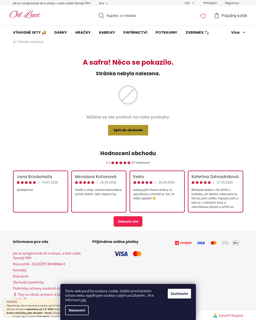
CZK (188, 3)
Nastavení (77, 310)
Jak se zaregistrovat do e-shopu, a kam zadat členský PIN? (52, 3)
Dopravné (20, 276)
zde (83, 300)
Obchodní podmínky (28, 282)
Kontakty (20, 270)
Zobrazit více (128, 221)
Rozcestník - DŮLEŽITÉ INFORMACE (39, 264)
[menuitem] (29, 32)
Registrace (232, 3)
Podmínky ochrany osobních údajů (39, 288)
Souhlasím (179, 293)
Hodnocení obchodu (128, 153)
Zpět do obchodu (128, 130)
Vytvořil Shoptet (231, 315)
